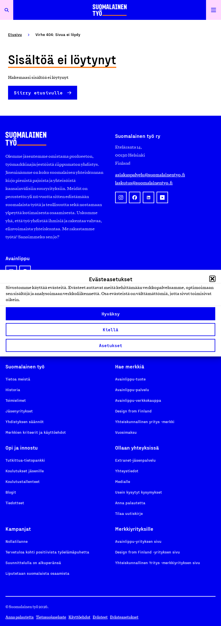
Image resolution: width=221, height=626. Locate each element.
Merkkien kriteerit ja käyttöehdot (35, 432)
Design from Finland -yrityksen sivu (147, 551)
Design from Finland (133, 410)
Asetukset (110, 345)
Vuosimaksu (126, 432)
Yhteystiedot (126, 470)
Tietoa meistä (17, 378)
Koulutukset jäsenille (24, 470)
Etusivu (15, 34)
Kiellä (110, 329)
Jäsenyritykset (19, 410)
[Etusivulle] (109, 10)
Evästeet (100, 617)
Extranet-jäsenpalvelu (135, 460)
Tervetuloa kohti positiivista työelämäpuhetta (47, 551)
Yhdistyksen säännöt (24, 421)
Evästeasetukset (124, 617)
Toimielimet (15, 400)
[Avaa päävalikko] (213, 10)
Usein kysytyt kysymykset (138, 492)
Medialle (122, 481)
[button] (212, 278)
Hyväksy (111, 313)
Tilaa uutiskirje (129, 513)
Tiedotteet (14, 502)
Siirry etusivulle (38, 92)
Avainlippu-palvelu (132, 389)
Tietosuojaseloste (51, 617)
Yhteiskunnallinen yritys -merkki (144, 421)
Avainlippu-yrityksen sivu (138, 541)
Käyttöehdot (79, 617)
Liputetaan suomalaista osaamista (37, 573)
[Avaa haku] (6, 10)
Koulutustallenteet (22, 481)
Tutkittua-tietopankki (25, 460)
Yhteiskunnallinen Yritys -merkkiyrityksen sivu (157, 562)
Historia (12, 389)
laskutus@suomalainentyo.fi (144, 183)
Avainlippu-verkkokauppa (138, 400)
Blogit (10, 492)
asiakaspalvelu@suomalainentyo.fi (150, 175)
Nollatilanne (16, 541)
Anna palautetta (130, 502)
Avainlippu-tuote (130, 378)
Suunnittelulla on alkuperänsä (33, 562)
